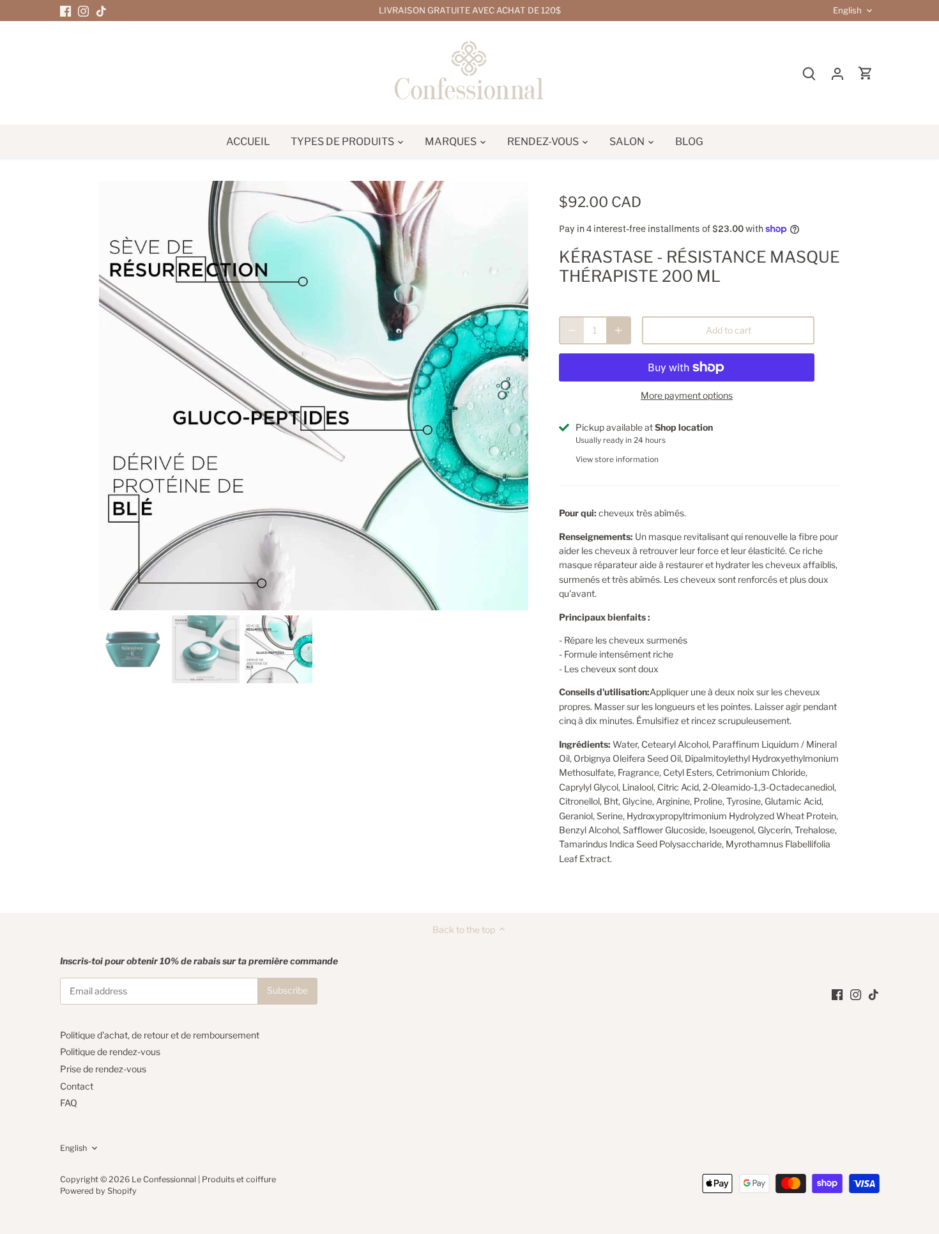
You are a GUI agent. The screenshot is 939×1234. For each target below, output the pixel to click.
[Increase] (618, 330)
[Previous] (118, 395)
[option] (313, 395)
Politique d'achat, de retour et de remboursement (159, 1035)
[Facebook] (65, 10)
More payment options (687, 395)
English (847, 10)
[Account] (837, 73)
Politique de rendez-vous (110, 1051)
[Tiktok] (101, 10)
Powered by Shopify (98, 1191)
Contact (76, 1086)
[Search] (809, 73)
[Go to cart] (865, 73)
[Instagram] (83, 10)
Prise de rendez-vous (103, 1068)
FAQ (68, 1102)
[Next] (509, 395)
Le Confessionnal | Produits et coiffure (204, 1179)
